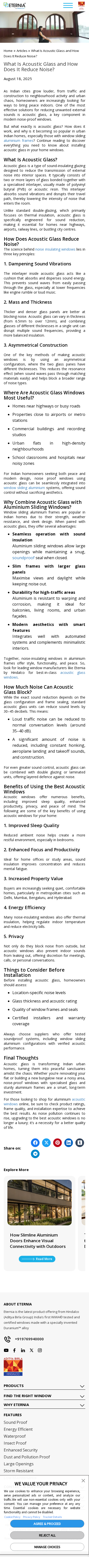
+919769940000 (29, 1338)
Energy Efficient (18, 1429)
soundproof (23, 557)
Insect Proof (15, 1443)
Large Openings (19, 1464)
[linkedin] (39, 1350)
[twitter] (31, 1350)
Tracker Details (52, 1516)
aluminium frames (18, 140)
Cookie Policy (12, 1516)
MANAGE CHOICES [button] (47, 1547)
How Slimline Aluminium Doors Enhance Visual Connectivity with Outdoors (38, 1240)
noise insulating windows (55, 249)
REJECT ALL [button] (47, 1535)
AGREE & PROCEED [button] (47, 1523)
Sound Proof (15, 1422)
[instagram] (14, 1350)
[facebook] (6, 1350)
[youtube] (23, 1350)
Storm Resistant (18, 1470)
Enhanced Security (21, 1450)
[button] (83, 1480)
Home (8, 50)
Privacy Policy (31, 1516)
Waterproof (15, 1436)
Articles (22, 50)
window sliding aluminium (24, 487)
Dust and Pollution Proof (27, 1457)
